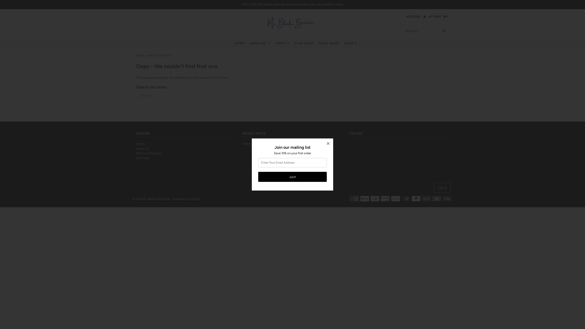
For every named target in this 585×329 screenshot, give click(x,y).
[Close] (328, 143)
